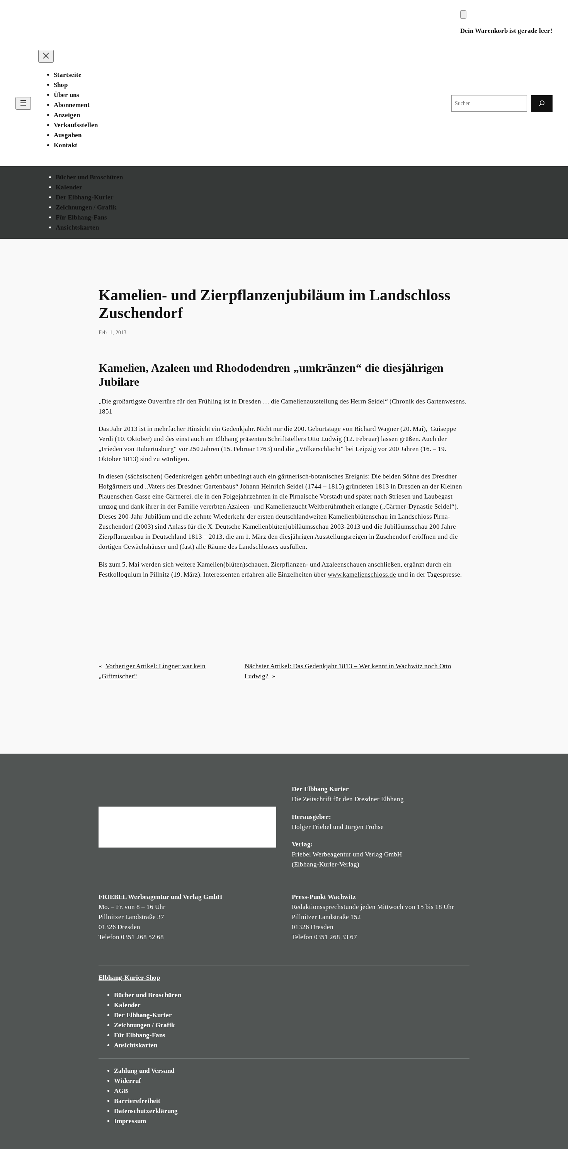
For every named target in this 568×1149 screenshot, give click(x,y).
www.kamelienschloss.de (362, 574)
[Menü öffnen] (23, 103)
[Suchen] (542, 103)
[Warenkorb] (463, 14)
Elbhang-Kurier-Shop (129, 977)
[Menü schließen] (46, 56)
